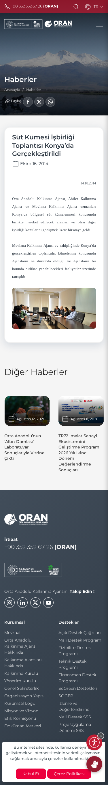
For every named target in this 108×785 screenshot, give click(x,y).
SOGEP (65, 695)
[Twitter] (35, 602)
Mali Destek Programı (80, 640)
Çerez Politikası (69, 773)
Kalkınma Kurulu (21, 673)
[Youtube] (48, 602)
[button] (76, 7)
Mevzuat (12, 632)
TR (96, 6)
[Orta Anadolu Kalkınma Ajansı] (38, 24)
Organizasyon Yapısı (24, 695)
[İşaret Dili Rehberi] (94, 764)
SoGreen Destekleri (77, 688)
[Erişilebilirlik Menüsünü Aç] (94, 742)
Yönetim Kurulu (20, 680)
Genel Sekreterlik (21, 688)
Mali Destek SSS (74, 716)
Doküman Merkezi (22, 725)
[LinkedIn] (22, 602)
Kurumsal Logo (19, 703)
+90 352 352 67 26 (34, 6)
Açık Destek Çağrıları (79, 632)
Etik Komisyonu (20, 718)
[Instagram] (9, 602)
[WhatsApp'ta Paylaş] (50, 102)
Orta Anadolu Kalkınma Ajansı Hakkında (20, 646)
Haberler (33, 89)
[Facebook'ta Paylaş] (28, 102)
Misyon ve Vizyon (21, 710)
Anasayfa (12, 89)
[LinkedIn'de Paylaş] (39, 102)
